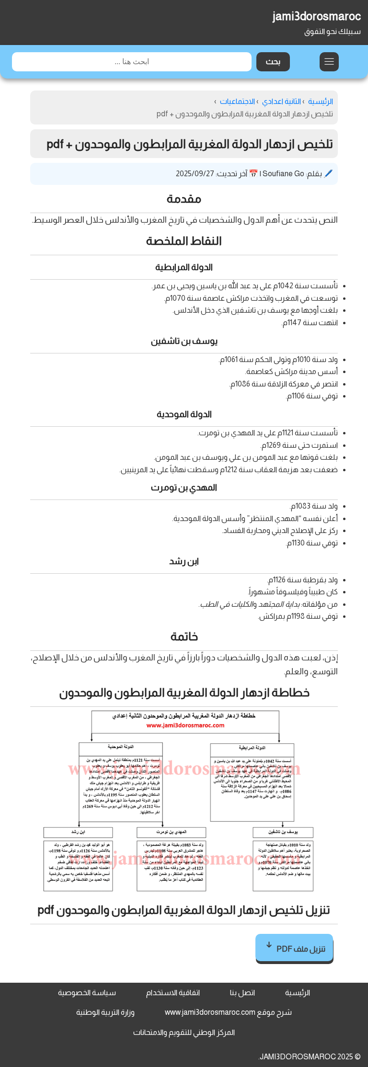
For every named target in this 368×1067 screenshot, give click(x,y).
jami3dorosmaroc (317, 16)
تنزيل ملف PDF (300, 949)
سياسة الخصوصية (87, 992)
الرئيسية (297, 992)
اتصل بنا (242, 992)
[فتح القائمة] (329, 61)
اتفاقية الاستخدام (173, 992)
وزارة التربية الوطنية (105, 1012)
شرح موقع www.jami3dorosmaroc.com (228, 1012)
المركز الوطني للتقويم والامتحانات (184, 1032)
